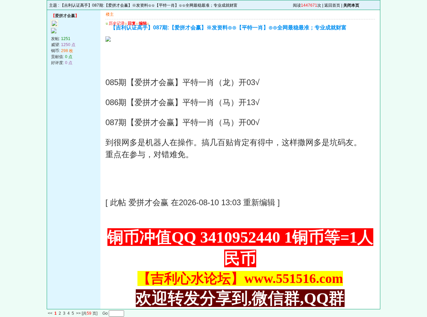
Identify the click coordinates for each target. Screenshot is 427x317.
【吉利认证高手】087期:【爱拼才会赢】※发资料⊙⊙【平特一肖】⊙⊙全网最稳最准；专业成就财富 (149, 5)
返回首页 (332, 5)
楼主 (110, 14)
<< (50, 313)
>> (78, 313)
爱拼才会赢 (65, 15)
